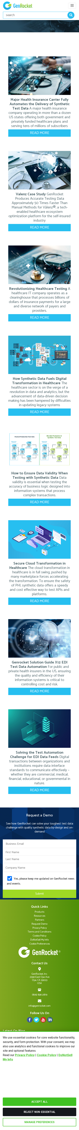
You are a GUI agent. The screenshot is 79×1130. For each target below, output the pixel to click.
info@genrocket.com (39, 1006)
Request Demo (39, 924)
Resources (39, 916)
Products (39, 912)
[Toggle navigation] (72, 6)
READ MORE (39, 133)
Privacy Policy (25, 1055)
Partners (39, 920)
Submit (39, 893)
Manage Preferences (39, 1122)
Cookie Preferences (39, 944)
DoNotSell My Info (39, 940)
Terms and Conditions (39, 932)
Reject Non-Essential (39, 1111)
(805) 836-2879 (39, 995)
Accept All (39, 1101)
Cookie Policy (46, 1055)
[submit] (70, 15)
